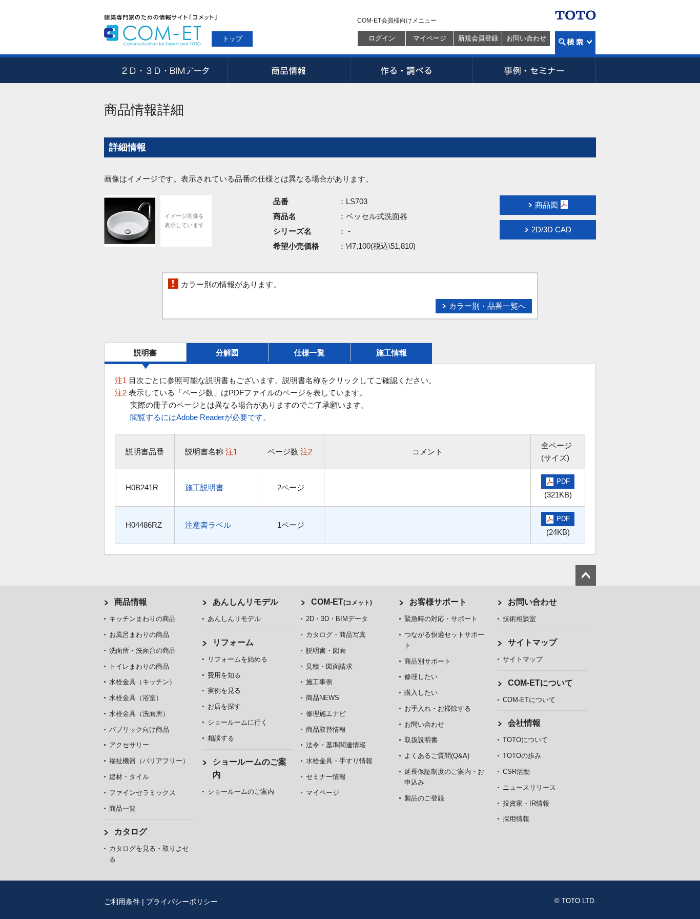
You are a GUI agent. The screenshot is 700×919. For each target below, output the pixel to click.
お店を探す (224, 706)
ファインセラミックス (142, 792)
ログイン (381, 38)
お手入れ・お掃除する (437, 708)
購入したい (421, 692)
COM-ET (341, 601)
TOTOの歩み (522, 756)
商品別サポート (427, 661)
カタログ (130, 831)
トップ (232, 39)
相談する (221, 738)
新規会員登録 (478, 38)
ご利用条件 (122, 901)
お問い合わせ (526, 38)
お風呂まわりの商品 (139, 634)
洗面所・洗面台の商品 (142, 650)
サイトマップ (532, 642)
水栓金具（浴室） (135, 698)
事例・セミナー (534, 70)
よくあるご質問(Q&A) (436, 756)
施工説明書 (204, 487)
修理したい (421, 677)
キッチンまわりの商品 (142, 619)
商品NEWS (322, 698)
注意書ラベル (208, 525)
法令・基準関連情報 (336, 745)
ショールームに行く (237, 722)
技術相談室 (519, 619)
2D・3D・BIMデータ (165, 70)
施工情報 (391, 352)
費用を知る (224, 675)
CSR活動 (516, 771)
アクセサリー (129, 745)
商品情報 (288, 70)
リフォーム (233, 642)
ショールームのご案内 (241, 791)
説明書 (145, 352)
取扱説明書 (421, 740)
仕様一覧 (309, 352)
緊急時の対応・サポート (441, 619)
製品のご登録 (424, 798)
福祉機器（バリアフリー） (149, 761)
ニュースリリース (529, 787)
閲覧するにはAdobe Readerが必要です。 (200, 417)
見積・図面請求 (329, 666)
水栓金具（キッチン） (142, 682)
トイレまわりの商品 (139, 666)
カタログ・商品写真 (336, 634)
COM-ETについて (540, 682)
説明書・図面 (326, 650)
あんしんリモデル (245, 601)
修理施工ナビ (326, 713)
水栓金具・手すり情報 (339, 761)
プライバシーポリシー (182, 901)
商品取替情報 (326, 729)
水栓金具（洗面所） (139, 713)
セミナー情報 (326, 777)
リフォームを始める (237, 659)
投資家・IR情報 (526, 803)
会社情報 (524, 722)
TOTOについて (525, 740)
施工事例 (319, 682)
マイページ (429, 38)
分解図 (227, 352)
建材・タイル (129, 777)
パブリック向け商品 (139, 729)
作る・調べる (411, 70)
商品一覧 (122, 808)
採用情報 (516, 819)
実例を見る (224, 690)
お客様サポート (438, 601)
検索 (575, 42)
